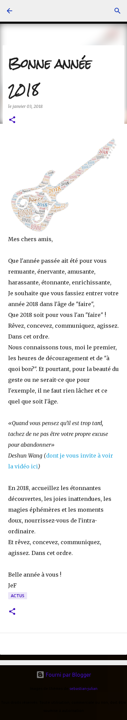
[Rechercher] (117, 11)
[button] (12, 120)
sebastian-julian (83, 689)
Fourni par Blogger (67, 675)
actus (17, 596)
